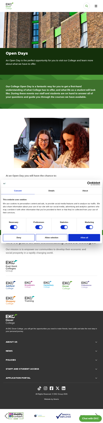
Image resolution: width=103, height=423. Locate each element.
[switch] (38, 227)
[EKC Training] (32, 300)
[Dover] (70, 285)
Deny (19, 237)
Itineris (56, 399)
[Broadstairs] (32, 285)
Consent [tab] (18, 191)
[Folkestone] (89, 285)
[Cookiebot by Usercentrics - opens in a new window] (89, 183)
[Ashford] (14, 285)
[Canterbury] (51, 285)
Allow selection (51, 237)
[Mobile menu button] (96, 6)
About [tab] (85, 191)
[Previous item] (6, 416)
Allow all (84, 237)
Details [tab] (51, 191)
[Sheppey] (14, 300)
